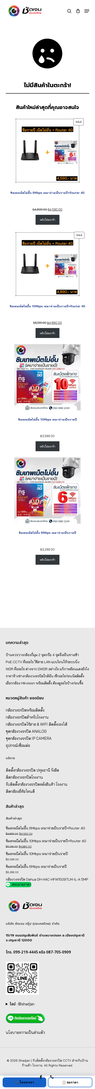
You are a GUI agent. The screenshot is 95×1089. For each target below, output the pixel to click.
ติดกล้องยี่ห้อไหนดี (20, 791)
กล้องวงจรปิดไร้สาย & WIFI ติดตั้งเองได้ (36, 724)
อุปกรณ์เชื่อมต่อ (18, 745)
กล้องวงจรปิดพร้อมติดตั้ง (25, 710)
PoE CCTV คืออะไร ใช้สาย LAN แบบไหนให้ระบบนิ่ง (42, 662)
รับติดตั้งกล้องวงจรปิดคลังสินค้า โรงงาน (36, 784)
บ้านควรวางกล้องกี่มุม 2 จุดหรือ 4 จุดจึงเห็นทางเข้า (42, 655)
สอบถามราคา (21, 884)
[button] (86, 11)
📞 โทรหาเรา (24, 1082)
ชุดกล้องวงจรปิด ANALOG (26, 731)
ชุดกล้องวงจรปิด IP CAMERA (28, 738)
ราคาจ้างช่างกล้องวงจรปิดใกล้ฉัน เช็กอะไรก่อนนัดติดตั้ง (45, 676)
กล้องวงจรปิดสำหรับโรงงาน (27, 717)
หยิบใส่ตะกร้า (47, 219)
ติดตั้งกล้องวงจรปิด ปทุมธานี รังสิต (32, 770)
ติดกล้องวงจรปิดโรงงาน (24, 777)
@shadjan (26, 1004)
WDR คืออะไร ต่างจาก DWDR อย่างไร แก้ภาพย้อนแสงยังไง (47, 669)
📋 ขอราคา (70, 1082)
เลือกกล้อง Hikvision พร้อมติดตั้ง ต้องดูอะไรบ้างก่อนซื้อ (44, 683)
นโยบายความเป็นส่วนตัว (25, 1032)
